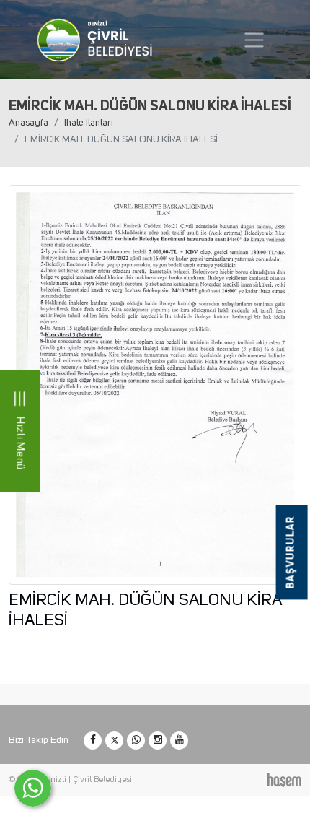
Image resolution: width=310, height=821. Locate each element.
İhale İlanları (88, 123)
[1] (254, 40)
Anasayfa (28, 123)
